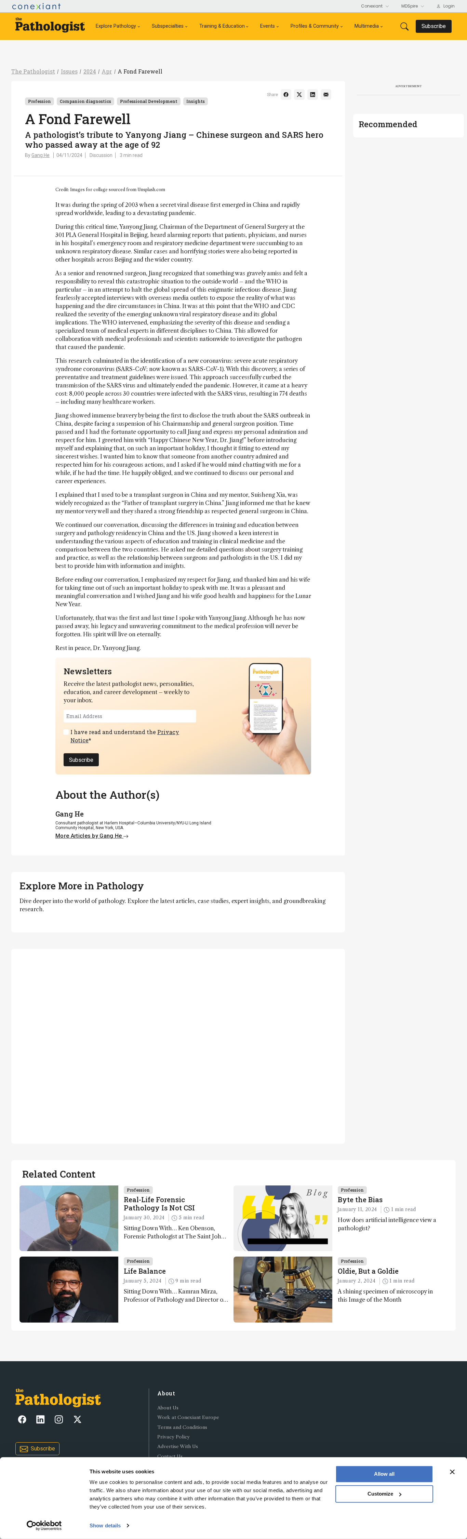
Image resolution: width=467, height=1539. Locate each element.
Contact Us (170, 1456)
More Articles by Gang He (89, 836)
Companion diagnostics (85, 101)
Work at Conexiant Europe (188, 1417)
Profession (39, 101)
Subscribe (81, 760)
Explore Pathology (116, 26)
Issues (69, 71)
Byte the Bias (360, 1199)
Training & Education (222, 26)
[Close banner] (452, 1471)
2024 (89, 71)
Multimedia (367, 26)
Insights (195, 101)
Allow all (384, 1474)
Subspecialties (168, 26)
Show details (105, 1525)
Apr (107, 71)
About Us (167, 1408)
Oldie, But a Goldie (368, 1271)
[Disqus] (178, 1045)
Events (267, 26)
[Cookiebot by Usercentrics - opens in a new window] (44, 1526)
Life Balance (145, 1271)
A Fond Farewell (140, 71)
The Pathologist (33, 71)
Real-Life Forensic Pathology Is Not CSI (159, 1203)
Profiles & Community (315, 26)
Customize (380, 1494)
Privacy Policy (173, 1437)
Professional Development (148, 101)
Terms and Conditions (182, 1427)
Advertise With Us (177, 1446)
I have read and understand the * (124, 736)
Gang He (40, 155)
